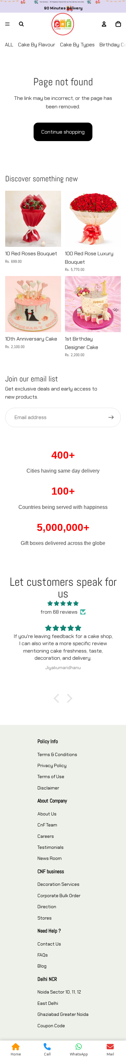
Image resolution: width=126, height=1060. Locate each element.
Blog (42, 966)
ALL (9, 44)
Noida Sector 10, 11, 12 (59, 992)
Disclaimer (48, 788)
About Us (47, 814)
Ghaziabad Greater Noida (63, 1014)
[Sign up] (111, 417)
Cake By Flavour (36, 44)
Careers (45, 836)
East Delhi (47, 1003)
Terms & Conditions (57, 754)
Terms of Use (50, 776)
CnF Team (47, 825)
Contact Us (49, 944)
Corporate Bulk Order (58, 895)
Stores (44, 918)
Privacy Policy (52, 765)
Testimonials (50, 847)
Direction (46, 906)
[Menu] (7, 24)
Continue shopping (63, 131)
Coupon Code (51, 1026)
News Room (49, 858)
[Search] (21, 24)
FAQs (42, 955)
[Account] (104, 24)
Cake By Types (77, 44)
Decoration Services (58, 884)
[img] (63, 603)
